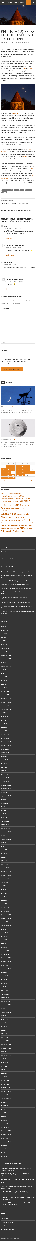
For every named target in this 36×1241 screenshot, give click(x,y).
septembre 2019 (6, 925)
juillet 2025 (4, 673)
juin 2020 (4, 893)
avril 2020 (4, 900)
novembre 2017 (6, 1005)
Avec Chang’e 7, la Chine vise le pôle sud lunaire (15, 584)
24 (18, 475)
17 (18, 472)
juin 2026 (4, 634)
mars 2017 (4, 1033)
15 (8, 472)
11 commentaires (11, 414)
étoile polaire (21, 531)
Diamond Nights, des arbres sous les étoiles (14, 202)
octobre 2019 (5, 922)
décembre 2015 (6, 1087)
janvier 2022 (5, 824)
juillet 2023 (4, 760)
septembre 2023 (6, 752)
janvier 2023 (5, 781)
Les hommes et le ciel (7, 558)
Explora (3, 1183)
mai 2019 (4, 940)
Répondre (9, 238)
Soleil (27, 520)
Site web (4, 351)
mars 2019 (4, 947)
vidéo (3, 528)
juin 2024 (4, 720)
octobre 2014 (5, 1138)
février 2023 (5, 778)
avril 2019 (4, 943)
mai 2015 (4, 1113)
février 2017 (5, 1037)
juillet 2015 (4, 1105)
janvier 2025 (5, 695)
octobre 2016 (5, 1051)
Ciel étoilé (4, 547)
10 (18, 469)
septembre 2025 (6, 666)
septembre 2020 (6, 882)
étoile (15, 531)
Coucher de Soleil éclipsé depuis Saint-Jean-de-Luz (16, 602)
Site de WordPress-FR (8, 1229)
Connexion (4, 1218)
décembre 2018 (6, 958)
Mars (25, 156)
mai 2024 (4, 724)
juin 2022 (4, 806)
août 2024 (4, 713)
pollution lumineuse (8, 520)
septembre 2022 (6, 796)
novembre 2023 (6, 745)
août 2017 (4, 1015)
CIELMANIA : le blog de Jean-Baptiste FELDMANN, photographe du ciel (13, 2)
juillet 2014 (4, 1149)
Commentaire (6, 308)
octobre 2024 (5, 706)
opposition (19, 514)
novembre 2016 (6, 1048)
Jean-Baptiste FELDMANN (21, 42)
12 (27, 469)
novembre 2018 (6, 961)
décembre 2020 (6, 871)
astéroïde (23, 493)
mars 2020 (4, 904)
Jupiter (25, 501)
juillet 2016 (4, 1062)
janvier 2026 (5, 652)
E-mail (3, 342)
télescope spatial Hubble (24, 525)
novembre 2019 (6, 918)
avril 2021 (4, 857)
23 (13, 475)
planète (29, 190)
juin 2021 (4, 850)
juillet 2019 (4, 933)
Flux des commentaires (8, 1226)
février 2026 (5, 648)
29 (8, 478)
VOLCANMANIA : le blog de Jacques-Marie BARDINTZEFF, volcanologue (16, 1203)
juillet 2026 (4, 630)
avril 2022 (4, 814)
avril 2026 (4, 641)
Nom (3, 334)
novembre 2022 (6, 788)
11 (23, 469)
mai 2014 (4, 1156)
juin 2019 (4, 936)
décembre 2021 (6, 828)
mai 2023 (4, 767)
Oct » (32, 481)
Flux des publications (7, 1222)
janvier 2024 (5, 738)
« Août (4, 481)
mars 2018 (4, 990)
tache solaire (5, 525)
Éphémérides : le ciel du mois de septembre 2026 (16, 572)
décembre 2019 (6, 915)
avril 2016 (4, 1073)
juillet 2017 (4, 1019)
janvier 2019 (5, 954)
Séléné (33, 523)
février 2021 (5, 864)
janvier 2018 (5, 997)
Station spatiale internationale (8, 523)
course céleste (17, 113)
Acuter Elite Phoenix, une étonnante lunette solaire (16, 588)
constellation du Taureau (23, 498)
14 (3, 472)
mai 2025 (4, 680)
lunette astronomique (26, 505)
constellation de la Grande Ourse (9, 498)
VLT (6, 528)
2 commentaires (11, 446)
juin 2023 (4, 763)
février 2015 (5, 1124)
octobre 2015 (5, 1095)
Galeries (9, 383)
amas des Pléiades (7, 493)
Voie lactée (11, 528)
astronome (17, 493)
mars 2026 (4, 644)
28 (3, 478)
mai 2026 (4, 637)
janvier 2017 (5, 1041)
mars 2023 (4, 774)
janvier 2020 (5, 911)
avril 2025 (4, 684)
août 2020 (4, 886)
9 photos (14, 439)
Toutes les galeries (8, 452)
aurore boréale (30, 493)
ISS (20, 501)
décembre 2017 (6, 1001)
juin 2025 (4, 677)
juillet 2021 (4, 846)
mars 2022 (4, 817)
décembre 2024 (6, 698)
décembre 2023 (6, 742)
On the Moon (9, 513)
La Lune (3, 28)
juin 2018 (4, 979)
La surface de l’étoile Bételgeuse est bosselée (14, 581)
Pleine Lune (19, 516)
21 (3, 475)
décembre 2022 (6, 785)
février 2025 (5, 691)
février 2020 (5, 907)
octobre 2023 (5, 749)
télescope (13, 525)
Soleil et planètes (6, 555)
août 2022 (4, 799)
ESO (17, 501)
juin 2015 (4, 1109)
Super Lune (19, 522)
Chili (2, 496)
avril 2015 (4, 1116)
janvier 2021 (5, 868)
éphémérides (7, 531)
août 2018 (4, 972)
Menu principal (33, 2)
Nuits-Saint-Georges (7, 511)
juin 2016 (4, 1066)
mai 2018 (4, 983)
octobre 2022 (5, 792)
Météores (4, 551)
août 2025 (4, 670)
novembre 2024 (6, 702)
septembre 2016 (6, 1055)
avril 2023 (4, 770)
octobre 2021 (5, 835)
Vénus (30, 68)
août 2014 (4, 1145)
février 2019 (5, 951)
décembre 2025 (6, 655)
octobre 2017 (5, 1008)
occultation (17, 511)
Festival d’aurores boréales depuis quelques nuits (16, 209)
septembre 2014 (6, 1142)
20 (32, 472)
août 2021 (4, 842)
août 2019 (4, 929)
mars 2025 (4, 688)
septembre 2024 (6, 709)
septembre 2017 (6, 1012)
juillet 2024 (4, 716)
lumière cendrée (7, 190)
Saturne (19, 520)
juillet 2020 (4, 889)
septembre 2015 (6, 1098)
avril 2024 (4, 727)
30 (13, 478)
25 (23, 475)
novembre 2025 (6, 659)
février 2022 (5, 821)
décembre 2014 (6, 1131)
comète (5, 496)
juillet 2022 (4, 803)
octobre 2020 (5, 879)
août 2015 (4, 1102)
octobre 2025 (5, 662)
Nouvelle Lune (22, 509)
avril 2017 (4, 1030)
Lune (24, 68)
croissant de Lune (8, 501)
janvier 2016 (5, 1084)
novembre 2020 (6, 875)
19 (27, 472)
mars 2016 (4, 1077)
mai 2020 (4, 897)
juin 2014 (4, 1152)
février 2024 (5, 734)
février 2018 (5, 994)
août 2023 (4, 756)
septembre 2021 (6, 839)
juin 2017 (4, 1023)
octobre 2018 (5, 965)
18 (23, 472)
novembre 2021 (6, 832)
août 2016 (4, 1059)
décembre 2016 (6, 1044)
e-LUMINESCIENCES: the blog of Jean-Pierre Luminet (17, 1179)
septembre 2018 (6, 969)
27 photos (14, 407)
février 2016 (5, 1080)
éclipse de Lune (28, 528)
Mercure (10, 509)
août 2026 (4, 626)
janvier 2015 (5, 1127)
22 (8, 475)
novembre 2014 (6, 1134)
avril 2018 (4, 987)
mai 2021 (4, 853)
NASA (16, 509)
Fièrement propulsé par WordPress (10, 1238)
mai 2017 (4, 1026)
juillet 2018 (4, 976)
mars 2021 (4, 860)
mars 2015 (4, 1120)
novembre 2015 (6, 1091)
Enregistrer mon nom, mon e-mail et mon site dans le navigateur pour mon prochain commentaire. (17, 361)
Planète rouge (7, 517)
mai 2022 (4, 810)
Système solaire (27, 523)
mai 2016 (4, 1069)
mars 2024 (4, 731)
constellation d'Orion (16, 496)
